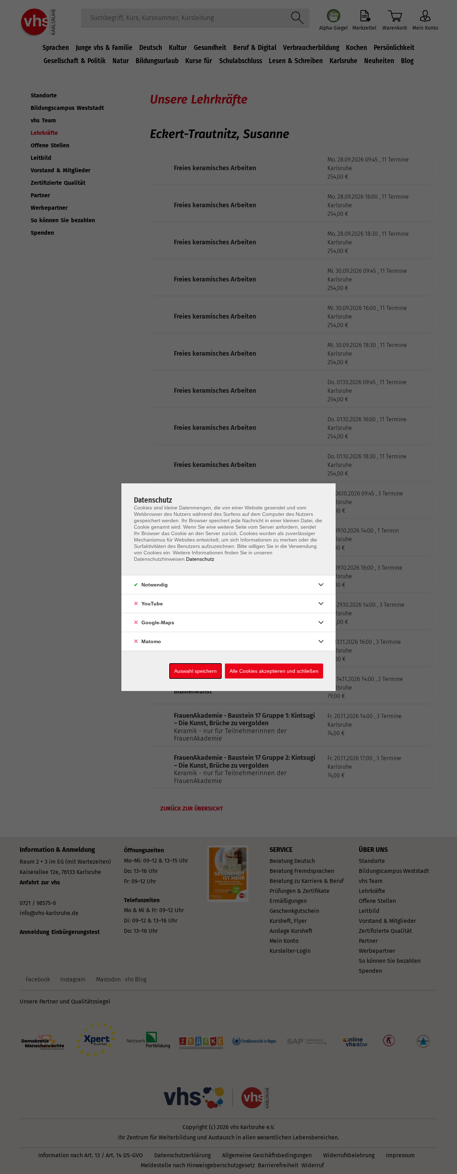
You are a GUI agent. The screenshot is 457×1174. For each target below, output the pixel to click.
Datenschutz (200, 559)
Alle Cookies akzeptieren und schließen (274, 671)
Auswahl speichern (195, 671)
